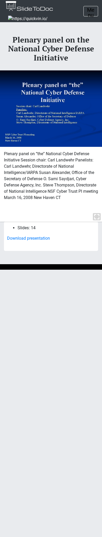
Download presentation (28, 238)
